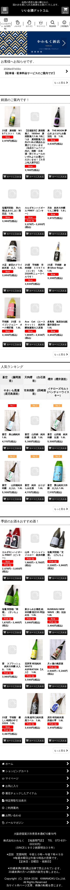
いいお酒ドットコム (35, 10)
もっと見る (59, 82)
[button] (4, 10)
